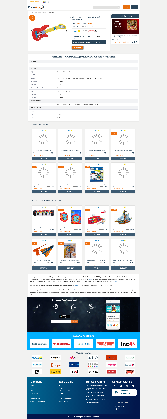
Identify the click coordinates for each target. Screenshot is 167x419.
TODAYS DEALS (68, 7)
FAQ (31, 390)
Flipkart (89, 23)
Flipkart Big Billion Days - (94, 392)
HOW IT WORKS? (119, 2)
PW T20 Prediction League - (95, 399)
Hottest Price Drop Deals (66, 398)
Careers (61, 393)
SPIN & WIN (48, 2)
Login (134, 7)
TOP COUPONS (77, 7)
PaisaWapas (78, 417)
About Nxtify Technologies (37, 401)
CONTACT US (127, 2)
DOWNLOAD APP (135, 2)
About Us (32, 385)
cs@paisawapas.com (120, 409)
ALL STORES (59, 7)
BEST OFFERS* (86, 7)
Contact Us (121, 402)
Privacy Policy (34, 396)
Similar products (39, 124)
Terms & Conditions (35, 398)
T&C (74, 38)
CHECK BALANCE (111, 2)
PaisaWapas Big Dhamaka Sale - (96, 385)
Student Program (63, 401)
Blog (31, 388)
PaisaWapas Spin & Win (92, 402)
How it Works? (34, 393)
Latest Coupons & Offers (66, 390)
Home (60, 385)
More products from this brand (46, 201)
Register (126, 7)
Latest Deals (62, 396)
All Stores (61, 388)
